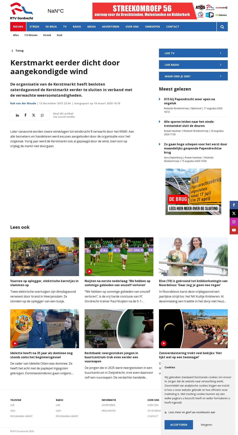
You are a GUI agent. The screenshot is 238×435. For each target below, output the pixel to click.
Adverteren (110, 26)
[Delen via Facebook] (25, 115)
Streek (34, 26)
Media (91, 26)
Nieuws (18, 26)
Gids (12, 410)
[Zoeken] (222, 26)
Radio (77, 26)
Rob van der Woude (23, 103)
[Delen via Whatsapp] (42, 115)
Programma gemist (21, 416)
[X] (234, 213)
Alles (16, 35)
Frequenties (109, 410)
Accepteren (178, 424)
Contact (172, 26)
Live (12, 405)
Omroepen (152, 26)
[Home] (26, 11)
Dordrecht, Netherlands (65, 11)
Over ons (132, 26)
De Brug (51, 26)
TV (65, 26)
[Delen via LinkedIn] (17, 115)
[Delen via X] (33, 115)
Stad (59, 35)
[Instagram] (234, 222)
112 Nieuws (31, 35)
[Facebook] (234, 205)
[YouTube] (234, 230)
